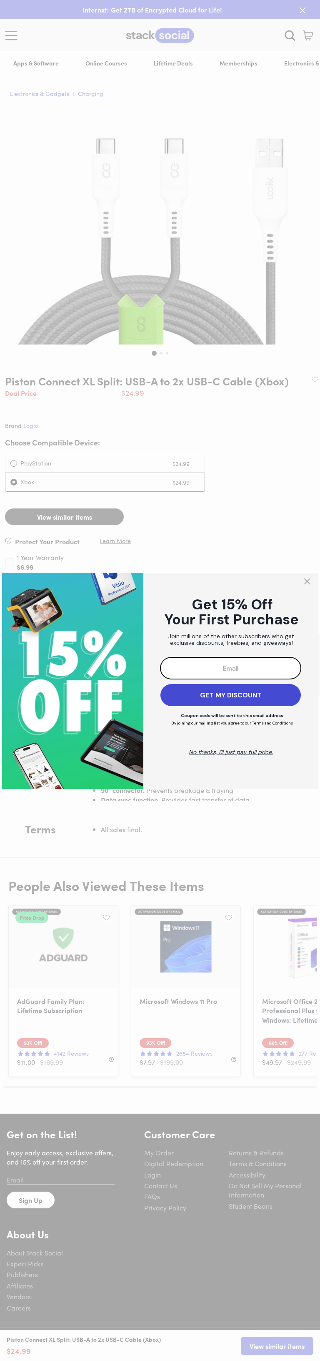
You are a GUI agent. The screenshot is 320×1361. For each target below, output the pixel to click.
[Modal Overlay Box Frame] (160, 680)
